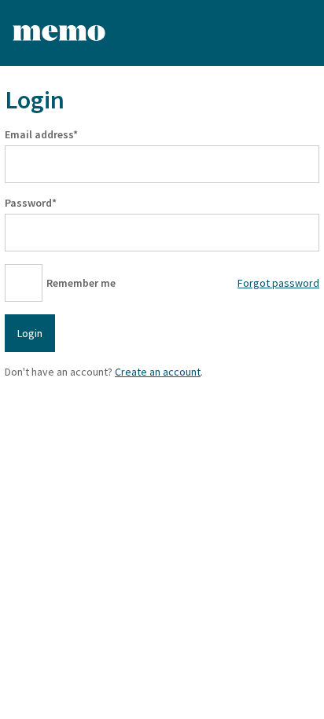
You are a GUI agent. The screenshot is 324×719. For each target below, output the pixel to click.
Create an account (158, 372)
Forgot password (278, 283)
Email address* (41, 134)
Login (29, 333)
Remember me (81, 283)
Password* (31, 203)
